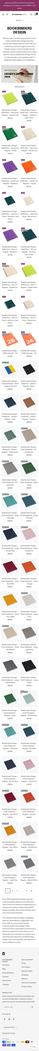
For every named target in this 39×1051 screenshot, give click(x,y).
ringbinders (30, 60)
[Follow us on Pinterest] (13, 1019)
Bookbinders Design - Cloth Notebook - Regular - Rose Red (10, 811)
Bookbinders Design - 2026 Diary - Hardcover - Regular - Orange (29, 180)
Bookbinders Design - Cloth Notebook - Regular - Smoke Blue (10, 778)
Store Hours (6, 980)
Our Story (5, 965)
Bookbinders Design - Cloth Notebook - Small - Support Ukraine (10, 383)
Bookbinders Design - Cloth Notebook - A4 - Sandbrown (29, 449)
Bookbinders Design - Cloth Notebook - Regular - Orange (29, 811)
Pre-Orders (26, 967)
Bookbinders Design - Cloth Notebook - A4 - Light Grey (10, 482)
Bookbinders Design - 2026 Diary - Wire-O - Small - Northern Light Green (10, 319)
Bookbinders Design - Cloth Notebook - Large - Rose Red (10, 581)
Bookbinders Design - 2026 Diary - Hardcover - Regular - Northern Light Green (29, 114)
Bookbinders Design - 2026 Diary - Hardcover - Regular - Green (10, 148)
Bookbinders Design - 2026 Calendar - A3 (10, 352)
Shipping (25, 975)
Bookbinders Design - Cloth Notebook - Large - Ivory (29, 614)
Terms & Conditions (29, 983)
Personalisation (8, 973)
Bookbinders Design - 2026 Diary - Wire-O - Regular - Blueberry (10, 249)
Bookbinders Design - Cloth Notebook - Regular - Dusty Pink (29, 778)
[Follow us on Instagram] (9, 1019)
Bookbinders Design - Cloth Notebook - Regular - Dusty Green (29, 712)
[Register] (32, 1007)
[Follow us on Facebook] (4, 1019)
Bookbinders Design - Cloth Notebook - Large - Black (29, 679)
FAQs (24, 963)
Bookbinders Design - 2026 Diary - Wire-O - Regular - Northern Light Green (29, 250)
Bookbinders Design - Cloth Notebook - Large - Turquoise (10, 515)
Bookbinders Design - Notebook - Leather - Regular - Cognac (29, 416)
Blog (4, 969)
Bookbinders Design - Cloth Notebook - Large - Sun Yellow (10, 614)
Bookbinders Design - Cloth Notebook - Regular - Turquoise (10, 745)
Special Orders (27, 971)
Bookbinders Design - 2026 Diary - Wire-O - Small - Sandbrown (29, 317)
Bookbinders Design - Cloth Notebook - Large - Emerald (29, 515)
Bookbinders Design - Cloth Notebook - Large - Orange (29, 581)
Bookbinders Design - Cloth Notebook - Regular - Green (10, 712)
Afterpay (5, 984)
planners (5, 920)
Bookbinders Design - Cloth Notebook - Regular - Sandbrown (29, 844)
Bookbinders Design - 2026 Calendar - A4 (29, 352)
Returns (24, 979)
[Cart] (36, 14)
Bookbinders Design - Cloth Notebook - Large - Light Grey (29, 647)
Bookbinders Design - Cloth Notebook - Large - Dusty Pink (29, 548)
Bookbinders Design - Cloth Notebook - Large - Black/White (10, 679)
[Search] (7, 14)
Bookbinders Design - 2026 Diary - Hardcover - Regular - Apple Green (10, 112)
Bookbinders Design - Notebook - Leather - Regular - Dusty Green (10, 449)
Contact (5, 977)
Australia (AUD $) (9, 1027)
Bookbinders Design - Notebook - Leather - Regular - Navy (10, 416)
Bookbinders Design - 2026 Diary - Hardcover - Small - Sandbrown (29, 213)
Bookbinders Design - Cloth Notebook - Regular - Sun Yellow (10, 844)
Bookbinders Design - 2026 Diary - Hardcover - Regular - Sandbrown (29, 148)
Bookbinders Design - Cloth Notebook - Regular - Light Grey (10, 877)
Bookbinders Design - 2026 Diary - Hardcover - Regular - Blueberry (10, 180)
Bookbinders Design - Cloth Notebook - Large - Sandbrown (10, 647)
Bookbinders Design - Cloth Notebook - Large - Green (29, 482)
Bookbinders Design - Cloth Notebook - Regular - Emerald (29, 745)
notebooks (8, 60)
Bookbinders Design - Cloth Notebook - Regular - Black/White (29, 877)
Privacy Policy (27, 986)
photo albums (17, 60)
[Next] (31, 890)
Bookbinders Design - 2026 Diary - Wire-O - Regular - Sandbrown (10, 284)
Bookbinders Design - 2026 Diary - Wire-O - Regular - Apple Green (29, 284)
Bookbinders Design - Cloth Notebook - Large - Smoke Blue (10, 548)
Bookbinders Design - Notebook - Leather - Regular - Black (29, 383)
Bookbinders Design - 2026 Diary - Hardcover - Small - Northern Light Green (10, 215)
